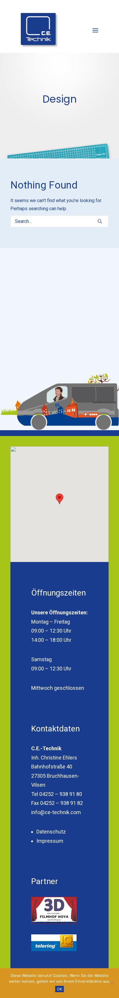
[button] (95, 30)
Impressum (49, 841)
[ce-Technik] (39, 30)
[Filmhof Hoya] (54, 910)
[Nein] (112, 983)
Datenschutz (51, 832)
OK (59, 989)
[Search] (59, 221)
